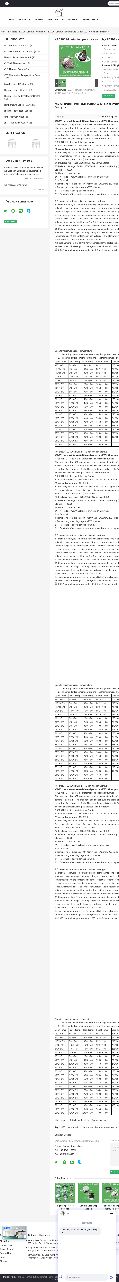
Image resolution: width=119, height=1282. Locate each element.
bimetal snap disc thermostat (96, 1127)
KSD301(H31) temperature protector (74, 124)
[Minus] (111, 1213)
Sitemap (4, 1261)
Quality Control (91, 19)
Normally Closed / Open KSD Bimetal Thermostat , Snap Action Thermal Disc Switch (46, 1257)
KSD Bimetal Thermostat (16, 45)
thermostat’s (76, 142)
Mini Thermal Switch (14, 116)
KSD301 (60, 142)
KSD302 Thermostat (14, 63)
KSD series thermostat (85, 128)
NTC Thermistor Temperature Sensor (23, 75)
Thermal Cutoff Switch (15, 90)
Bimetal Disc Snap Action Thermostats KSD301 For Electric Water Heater (46, 1241)
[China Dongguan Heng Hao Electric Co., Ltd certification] (12, 143)
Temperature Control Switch (18, 104)
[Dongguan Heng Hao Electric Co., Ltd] (59, 13)
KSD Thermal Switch (14, 69)
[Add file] (61, 1277)
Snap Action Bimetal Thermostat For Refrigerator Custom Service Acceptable (47, 1249)
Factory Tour (69, 19)
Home (12, 19)
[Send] (111, 1277)
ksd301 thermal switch (70, 1127)
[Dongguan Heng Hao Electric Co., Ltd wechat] (22, 211)
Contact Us (5, 1253)
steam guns (90, 246)
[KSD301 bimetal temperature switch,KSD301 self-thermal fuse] (75, 61)
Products (24, 19)
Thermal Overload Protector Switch (22, 96)
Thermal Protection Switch (17, 57)
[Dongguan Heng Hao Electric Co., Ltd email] (7, 211)
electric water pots (75, 246)
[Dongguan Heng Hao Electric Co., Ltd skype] (30, 211)
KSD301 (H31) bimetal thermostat (72, 239)
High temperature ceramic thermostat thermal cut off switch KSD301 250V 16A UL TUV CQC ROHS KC (65, 1207)
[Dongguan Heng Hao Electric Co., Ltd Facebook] (7, 3)
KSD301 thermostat (64, 121)
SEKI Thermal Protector (16, 122)
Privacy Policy (9, 1277)
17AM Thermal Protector (17, 84)
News (2, 1257)
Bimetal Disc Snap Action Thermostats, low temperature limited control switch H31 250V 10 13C (88, 1207)
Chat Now (108, 96)
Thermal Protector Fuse (16, 110)
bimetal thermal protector (88, 121)
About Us (53, 19)
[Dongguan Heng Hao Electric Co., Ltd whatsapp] (15, 211)
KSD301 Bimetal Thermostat (32, 32)
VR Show (38, 19)
